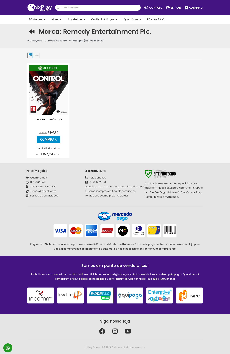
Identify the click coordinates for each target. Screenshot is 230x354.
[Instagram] (115, 331)
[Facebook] (102, 331)
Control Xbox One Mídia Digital (48, 119)
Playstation (74, 19)
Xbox (55, 19)
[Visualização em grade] (30, 55)
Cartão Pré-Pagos (102, 19)
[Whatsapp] (7, 347)
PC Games (35, 19)
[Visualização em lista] (37, 55)
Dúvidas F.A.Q (155, 19)
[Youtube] (128, 331)
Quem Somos (132, 19)
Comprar (48, 139)
